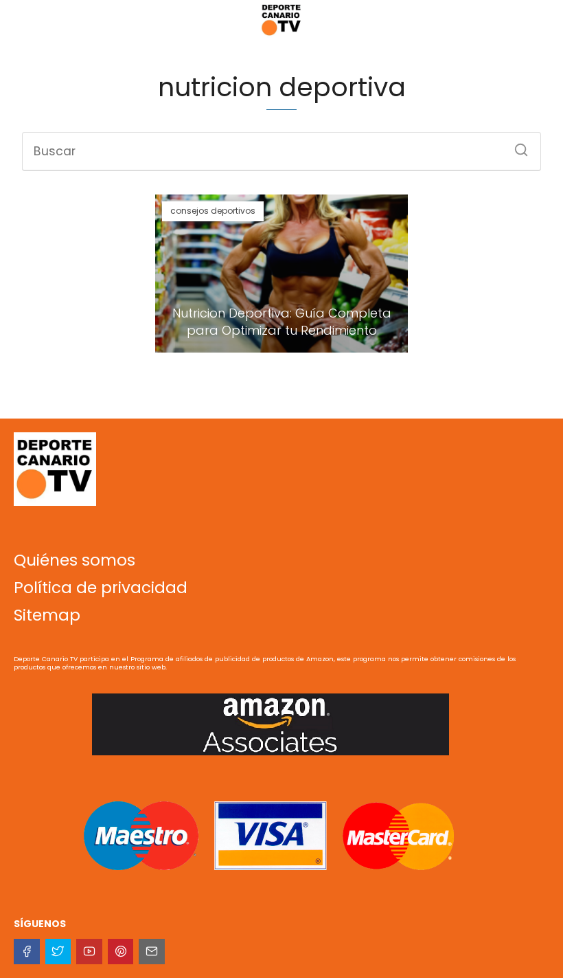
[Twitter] (58, 952)
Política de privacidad (100, 588)
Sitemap (47, 615)
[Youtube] (89, 952)
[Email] (152, 952)
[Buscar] (516, 145)
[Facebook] (27, 952)
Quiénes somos (74, 560)
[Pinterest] (121, 952)
